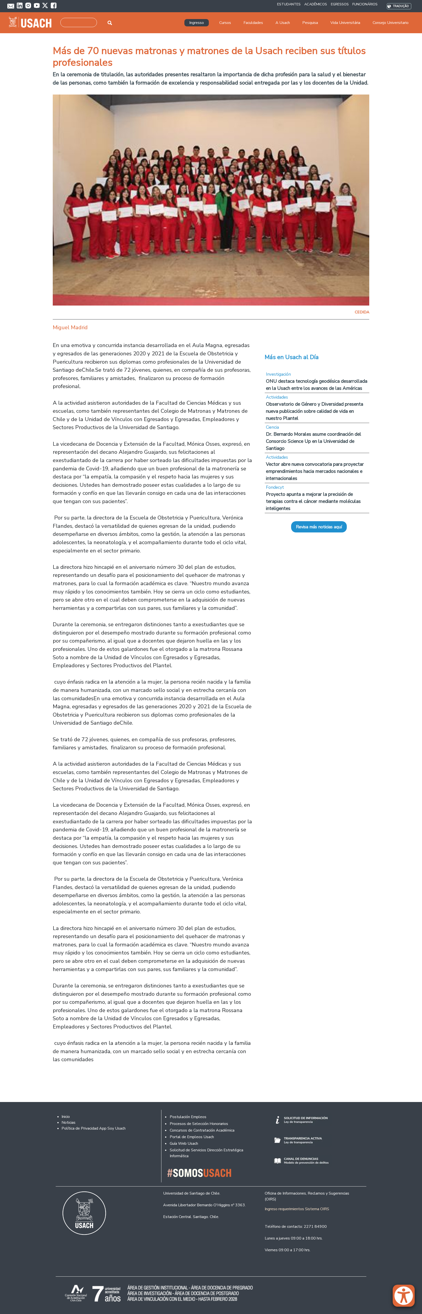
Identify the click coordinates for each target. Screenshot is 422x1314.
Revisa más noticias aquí (319, 527)
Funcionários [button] (365, 4)
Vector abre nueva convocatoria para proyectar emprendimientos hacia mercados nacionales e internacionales (315, 471)
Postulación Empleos (188, 1117)
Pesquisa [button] (310, 22)
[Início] (32, 22)
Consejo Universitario (391, 22)
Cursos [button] (225, 22)
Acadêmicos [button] (315, 4)
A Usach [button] (282, 22)
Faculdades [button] (253, 22)
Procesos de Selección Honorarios (199, 1123)
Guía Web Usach (184, 1143)
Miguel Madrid (70, 327)
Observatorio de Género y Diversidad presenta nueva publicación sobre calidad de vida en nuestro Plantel (314, 411)
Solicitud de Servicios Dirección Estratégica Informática (206, 1153)
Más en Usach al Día (292, 357)
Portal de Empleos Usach (192, 1137)
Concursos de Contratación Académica (202, 1130)
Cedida (362, 312)
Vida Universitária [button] (345, 22)
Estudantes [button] (289, 4)
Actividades (277, 397)
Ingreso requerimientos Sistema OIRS (297, 1209)
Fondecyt (275, 487)
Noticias (68, 1122)
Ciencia (272, 427)
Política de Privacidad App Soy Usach (94, 1128)
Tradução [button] (401, 6)
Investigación (278, 374)
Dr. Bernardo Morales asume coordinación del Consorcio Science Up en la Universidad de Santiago (313, 441)
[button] (406, 1298)
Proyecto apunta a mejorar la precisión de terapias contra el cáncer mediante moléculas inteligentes (313, 501)
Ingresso (196, 22)
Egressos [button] (340, 4)
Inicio (66, 1116)
